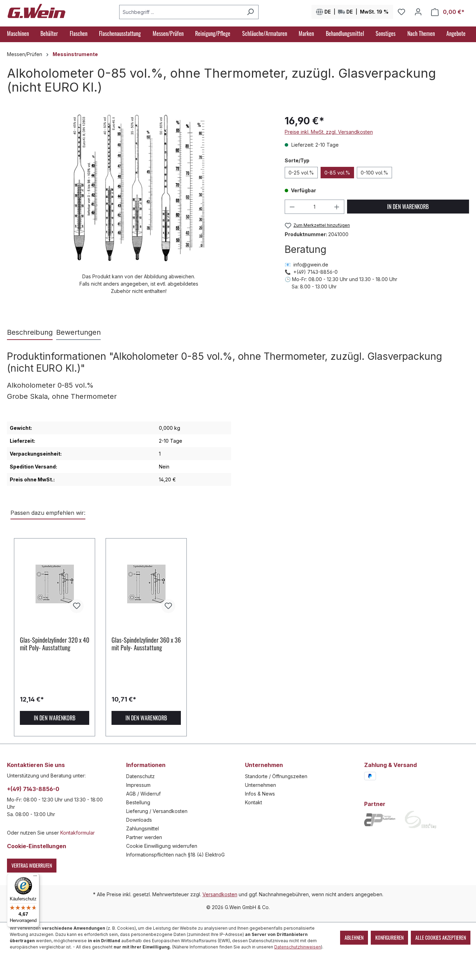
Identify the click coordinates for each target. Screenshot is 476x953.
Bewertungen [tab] (78, 332)
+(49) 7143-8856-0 (33, 788)
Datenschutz (140, 776)
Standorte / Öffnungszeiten (276, 776)
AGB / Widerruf (143, 794)
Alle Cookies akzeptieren (440, 937)
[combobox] (181, 12)
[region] (139, 204)
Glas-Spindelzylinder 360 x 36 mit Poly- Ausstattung (146, 643)
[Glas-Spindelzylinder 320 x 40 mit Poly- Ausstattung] (54, 584)
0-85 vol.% (337, 173)
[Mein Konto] (418, 12)
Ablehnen (354, 937)
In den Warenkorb (408, 206)
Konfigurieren (389, 937)
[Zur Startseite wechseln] (36, 10)
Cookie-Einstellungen (36, 846)
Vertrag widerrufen (31, 865)
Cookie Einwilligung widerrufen (161, 846)
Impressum (138, 785)
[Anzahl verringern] (292, 207)
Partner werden (144, 837)
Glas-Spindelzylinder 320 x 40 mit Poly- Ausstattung (54, 643)
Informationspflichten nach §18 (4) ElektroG (175, 855)
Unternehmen (260, 785)
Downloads (139, 820)
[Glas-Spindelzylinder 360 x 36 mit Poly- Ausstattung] (146, 584)
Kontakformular (77, 833)
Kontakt (253, 802)
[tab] (30, 332)
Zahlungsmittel (142, 828)
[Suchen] (250, 12)
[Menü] (35, 877)
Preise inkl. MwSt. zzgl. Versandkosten (329, 132)
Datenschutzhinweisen (297, 947)
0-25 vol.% (301, 173)
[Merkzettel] (401, 12)
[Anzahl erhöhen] (337, 207)
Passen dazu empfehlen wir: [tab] (47, 512)
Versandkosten (219, 894)
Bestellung (138, 802)
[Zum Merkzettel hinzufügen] (77, 606)
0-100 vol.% (374, 173)
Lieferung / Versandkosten (156, 811)
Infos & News (260, 794)
